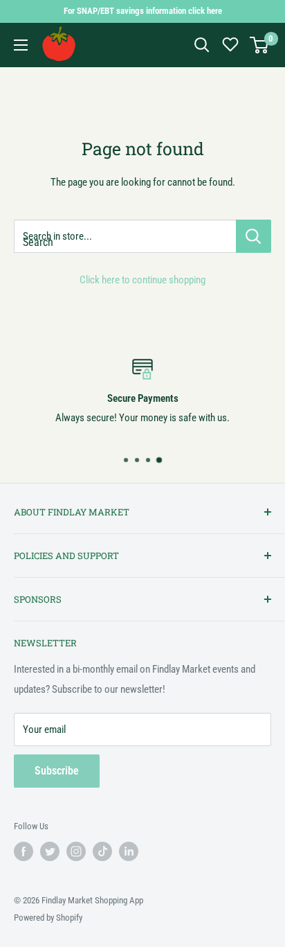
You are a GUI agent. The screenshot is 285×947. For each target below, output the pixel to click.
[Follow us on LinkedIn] (128, 851)
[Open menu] (21, 45)
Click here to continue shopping (142, 280)
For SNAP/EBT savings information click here (143, 11)
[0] (259, 45)
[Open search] (202, 45)
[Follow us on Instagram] (76, 851)
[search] (125, 236)
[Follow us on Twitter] (49, 851)
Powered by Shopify (48, 917)
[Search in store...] (253, 236)
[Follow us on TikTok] (102, 851)
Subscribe (57, 770)
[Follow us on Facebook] (23, 851)
